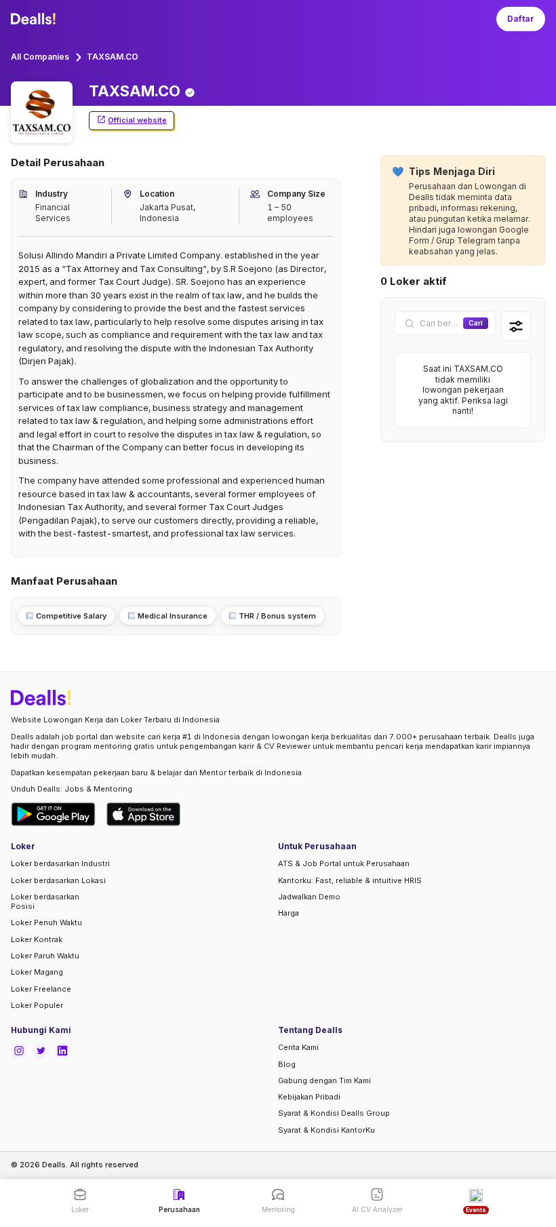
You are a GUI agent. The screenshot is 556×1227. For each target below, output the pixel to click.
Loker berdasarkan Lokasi (58, 880)
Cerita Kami (298, 1047)
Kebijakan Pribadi (309, 1097)
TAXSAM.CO (112, 57)
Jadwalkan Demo (309, 896)
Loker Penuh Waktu (46, 922)
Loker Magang (37, 972)
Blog (287, 1064)
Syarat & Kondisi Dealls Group (334, 1113)
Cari (476, 323)
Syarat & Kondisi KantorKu (326, 1130)
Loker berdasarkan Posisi (45, 901)
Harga (288, 913)
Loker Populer (37, 1005)
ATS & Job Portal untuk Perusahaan (344, 863)
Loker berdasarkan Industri (60, 863)
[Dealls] (35, 19)
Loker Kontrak (36, 939)
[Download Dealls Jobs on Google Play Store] (53, 814)
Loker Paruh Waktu (45, 955)
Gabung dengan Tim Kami (324, 1080)
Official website (137, 120)
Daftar (520, 19)
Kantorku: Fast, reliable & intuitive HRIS (350, 880)
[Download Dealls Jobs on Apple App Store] (143, 814)
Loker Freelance (41, 989)
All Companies (40, 57)
